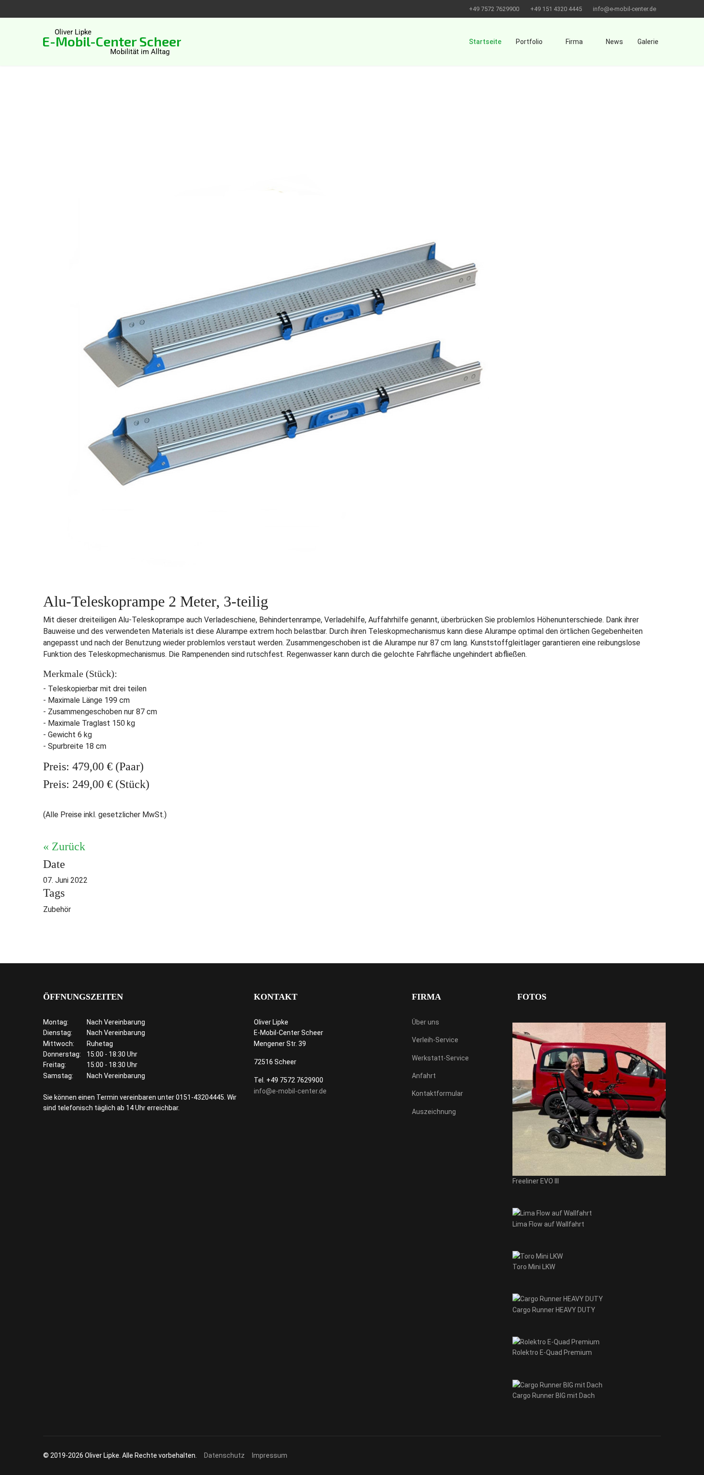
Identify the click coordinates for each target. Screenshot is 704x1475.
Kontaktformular (437, 1093)
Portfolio (529, 41)
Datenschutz (224, 1455)
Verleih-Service (435, 1040)
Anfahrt (424, 1076)
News (614, 41)
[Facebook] (45, 8)
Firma (574, 41)
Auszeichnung (434, 1111)
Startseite (485, 41)
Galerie (648, 41)
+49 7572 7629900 (494, 8)
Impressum (269, 1455)
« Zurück (64, 846)
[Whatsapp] (60, 8)
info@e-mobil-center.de (624, 8)
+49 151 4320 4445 (556, 8)
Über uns (425, 1022)
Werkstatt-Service (440, 1058)
